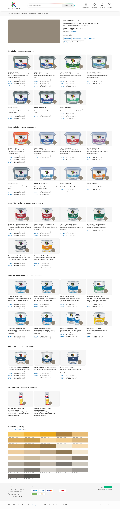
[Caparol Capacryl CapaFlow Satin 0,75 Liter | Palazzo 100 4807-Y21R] (20, 318)
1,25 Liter (36, 80)
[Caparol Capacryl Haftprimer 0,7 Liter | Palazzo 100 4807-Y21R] (99, 318)
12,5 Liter (10, 85)
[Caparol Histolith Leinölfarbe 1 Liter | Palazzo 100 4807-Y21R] (73, 358)
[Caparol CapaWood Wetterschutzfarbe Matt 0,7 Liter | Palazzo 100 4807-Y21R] (47, 358)
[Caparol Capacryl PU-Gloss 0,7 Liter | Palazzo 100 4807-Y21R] (47, 287)
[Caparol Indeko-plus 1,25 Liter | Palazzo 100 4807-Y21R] (73, 62)
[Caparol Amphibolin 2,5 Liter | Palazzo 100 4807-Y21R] (20, 173)
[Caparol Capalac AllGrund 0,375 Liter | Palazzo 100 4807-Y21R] (47, 246)
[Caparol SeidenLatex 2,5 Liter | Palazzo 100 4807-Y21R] (73, 97)
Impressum (73, 504)
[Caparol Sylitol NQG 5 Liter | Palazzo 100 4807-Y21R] (73, 173)
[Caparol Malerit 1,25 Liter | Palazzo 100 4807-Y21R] (47, 62)
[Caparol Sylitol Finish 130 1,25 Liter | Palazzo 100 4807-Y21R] (47, 173)
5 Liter (9, 81)
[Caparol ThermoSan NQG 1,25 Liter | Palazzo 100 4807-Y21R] (99, 138)
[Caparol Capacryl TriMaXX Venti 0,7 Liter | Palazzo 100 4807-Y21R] (99, 287)
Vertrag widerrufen (37, 504)
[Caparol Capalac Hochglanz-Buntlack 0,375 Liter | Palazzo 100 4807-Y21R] (47, 214)
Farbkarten (10, 429)
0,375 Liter (10, 232)
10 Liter (10, 378)
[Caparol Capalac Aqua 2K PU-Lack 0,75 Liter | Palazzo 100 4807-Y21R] (73, 318)
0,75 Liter (10, 233)
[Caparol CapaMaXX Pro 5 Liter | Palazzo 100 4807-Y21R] (47, 97)
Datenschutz (16, 504)
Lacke (85, 38)
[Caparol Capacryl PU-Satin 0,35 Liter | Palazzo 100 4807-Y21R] (20, 287)
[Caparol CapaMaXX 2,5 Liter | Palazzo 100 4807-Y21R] (20, 97)
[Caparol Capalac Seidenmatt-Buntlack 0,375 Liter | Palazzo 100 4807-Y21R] (20, 214)
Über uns (58, 504)
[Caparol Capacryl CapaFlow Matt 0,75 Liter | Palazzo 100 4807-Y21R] (47, 318)
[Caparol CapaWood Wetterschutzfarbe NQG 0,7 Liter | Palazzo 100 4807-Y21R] (20, 358)
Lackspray (67, 41)
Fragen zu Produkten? (77, 41)
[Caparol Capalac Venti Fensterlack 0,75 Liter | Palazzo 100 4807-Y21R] (99, 214)
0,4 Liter (10, 418)
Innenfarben (67, 38)
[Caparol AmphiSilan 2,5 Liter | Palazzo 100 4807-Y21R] (73, 138)
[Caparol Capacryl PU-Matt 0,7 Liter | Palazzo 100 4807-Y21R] (73, 287)
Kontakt (10, 487)
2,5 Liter (10, 80)
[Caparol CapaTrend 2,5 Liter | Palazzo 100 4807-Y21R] (20, 62)
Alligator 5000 (73, 31)
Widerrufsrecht (25, 504)
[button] (86, 5)
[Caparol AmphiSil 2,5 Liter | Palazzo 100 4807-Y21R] (47, 138)
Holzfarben (92, 38)
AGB (9, 504)
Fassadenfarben (77, 38)
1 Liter (61, 375)
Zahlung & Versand (49, 504)
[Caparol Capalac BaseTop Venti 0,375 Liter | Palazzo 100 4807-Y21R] (73, 214)
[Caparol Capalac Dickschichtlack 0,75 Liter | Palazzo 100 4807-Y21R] (20, 246)
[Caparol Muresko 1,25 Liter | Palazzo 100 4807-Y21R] (20, 138)
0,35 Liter (10, 304)
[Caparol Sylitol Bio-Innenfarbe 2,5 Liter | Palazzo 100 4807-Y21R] (99, 62)
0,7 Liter (10, 306)
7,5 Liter (10, 83)
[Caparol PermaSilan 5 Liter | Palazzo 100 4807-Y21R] (99, 173)
